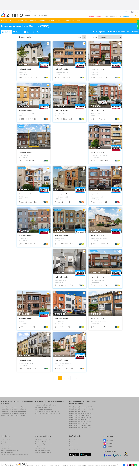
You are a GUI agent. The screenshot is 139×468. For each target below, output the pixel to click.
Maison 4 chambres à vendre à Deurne (13, 411)
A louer (13, 20)
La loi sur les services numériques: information (73, 465)
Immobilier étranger (40, 15)
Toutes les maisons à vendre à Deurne (13, 415)
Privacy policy (31, 465)
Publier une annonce (93, 16)
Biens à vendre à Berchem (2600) (80, 421)
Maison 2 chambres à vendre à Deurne (13, 407)
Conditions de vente (53, 465)
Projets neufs (23, 20)
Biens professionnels (37, 20)
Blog (136, 20)
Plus (105, 16)
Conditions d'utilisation (8, 465)
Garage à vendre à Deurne (43, 407)
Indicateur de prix (73, 20)
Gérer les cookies (41, 465)
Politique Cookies (21, 465)
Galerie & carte (33, 32)
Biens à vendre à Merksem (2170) (80, 417)
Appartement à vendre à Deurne (45, 405)
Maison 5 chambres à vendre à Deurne (13, 413)
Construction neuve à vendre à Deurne (47, 413)
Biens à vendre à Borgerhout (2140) (81, 415)
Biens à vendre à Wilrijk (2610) (79, 423)
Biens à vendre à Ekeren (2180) (79, 419)
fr (136, 12)
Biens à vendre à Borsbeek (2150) (80, 427)
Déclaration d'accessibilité (102, 465)
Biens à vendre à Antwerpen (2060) (81, 407)
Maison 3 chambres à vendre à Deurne (13, 409)
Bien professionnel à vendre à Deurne (47, 411)
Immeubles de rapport (56, 20)
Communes (91, 465)
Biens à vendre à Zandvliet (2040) (80, 413)
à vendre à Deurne (10, 11)
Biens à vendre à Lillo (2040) (78, 411)
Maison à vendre (25, 69)
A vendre (4, 20)
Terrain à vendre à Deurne (43, 409)
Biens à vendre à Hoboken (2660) (80, 425)
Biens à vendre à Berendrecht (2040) (81, 409)
